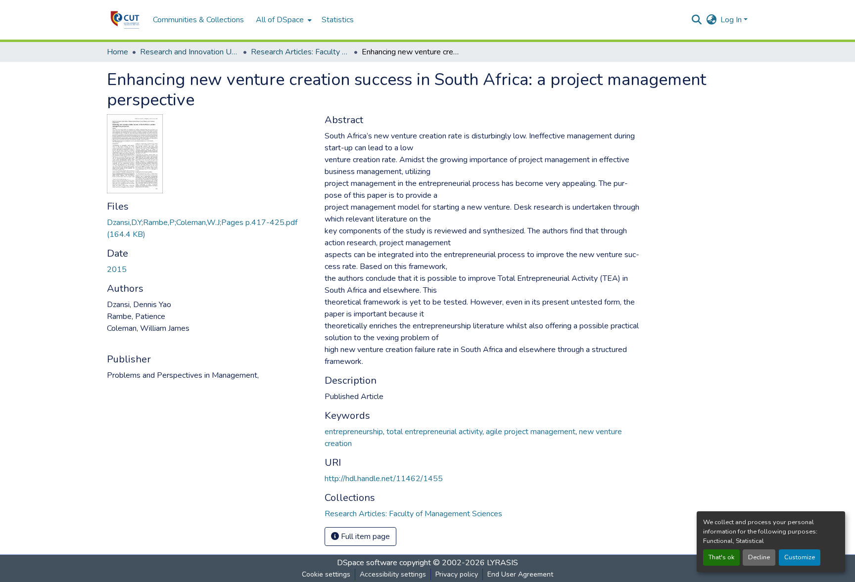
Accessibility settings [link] (393, 574)
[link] (210, 228)
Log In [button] (732, 19)
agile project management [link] (530, 431)
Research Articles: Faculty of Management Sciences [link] (300, 51)
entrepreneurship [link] (354, 431)
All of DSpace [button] (280, 19)
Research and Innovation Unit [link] (189, 51)
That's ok (721, 557)
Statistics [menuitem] (338, 19)
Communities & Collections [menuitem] (198, 19)
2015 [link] (117, 269)
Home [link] (117, 51)
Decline (759, 557)
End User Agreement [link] (520, 574)
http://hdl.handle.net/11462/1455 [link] (384, 478)
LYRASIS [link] (502, 562)
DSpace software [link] (367, 562)
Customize (799, 557)
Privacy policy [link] (456, 574)
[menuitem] (283, 20)
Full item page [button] (364, 536)
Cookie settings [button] (326, 574)
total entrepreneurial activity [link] (434, 431)
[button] (125, 20)
